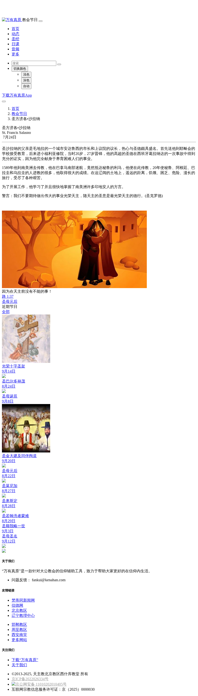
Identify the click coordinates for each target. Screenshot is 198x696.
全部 (6, 312)
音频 (15, 49)
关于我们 (19, 665)
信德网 (17, 605)
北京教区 (19, 610)
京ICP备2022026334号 (30, 679)
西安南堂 (19, 635)
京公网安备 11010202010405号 (41, 684)
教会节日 (19, 114)
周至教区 (19, 629)
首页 (15, 29)
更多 (15, 54)
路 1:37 (8, 296)
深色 (26, 80)
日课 (15, 44)
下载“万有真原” (25, 660)
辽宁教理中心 (23, 615)
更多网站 (19, 640)
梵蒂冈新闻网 (23, 600)
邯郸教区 (19, 624)
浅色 (26, 74)
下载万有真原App (17, 95)
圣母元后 (9, 301)
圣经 (15, 39)
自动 (26, 86)
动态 (15, 34)
